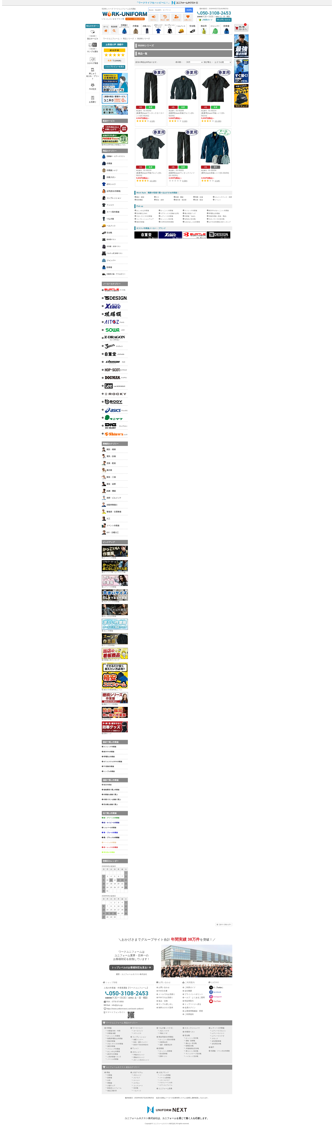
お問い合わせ (224, 20)
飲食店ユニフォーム (114, 1088)
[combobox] (166, 10)
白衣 (109, 1080)
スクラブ (136, 1078)
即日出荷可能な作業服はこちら (115, 145)
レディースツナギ (218, 1036)
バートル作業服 (112, 1059)
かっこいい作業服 (167, 210)
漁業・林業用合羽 (166, 1045)
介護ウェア (111, 1085)
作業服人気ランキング (111, 660)
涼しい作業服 (108, 631)
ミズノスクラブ (164, 1080)
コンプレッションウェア (145, 219)
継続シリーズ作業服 (111, 704)
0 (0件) (184, 181)
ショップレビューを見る (114, 67)
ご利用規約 (189, 1014)
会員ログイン (190, 1007)
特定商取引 (189, 1001)
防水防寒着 (163, 1054)
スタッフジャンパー (192, 1028)
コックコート (138, 1085)
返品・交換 (163, 1001)
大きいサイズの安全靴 (216, 219)
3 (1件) (184, 121)
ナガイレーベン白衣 (165, 1082)
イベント (218, 200)
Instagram (217, 997)
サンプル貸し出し (166, 1004)
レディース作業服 (167, 216)
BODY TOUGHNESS (140, 1045)
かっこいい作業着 (113, 1036)
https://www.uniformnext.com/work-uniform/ (125, 1009)
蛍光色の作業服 (109, 852)
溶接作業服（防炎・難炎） (218, 216)
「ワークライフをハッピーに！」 (153, 3)
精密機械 (139, 200)
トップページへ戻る (193, 1004)
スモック (215, 1038)
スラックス (137, 1033)
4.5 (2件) (153, 181)
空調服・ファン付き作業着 (220, 1051)
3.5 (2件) (218, 121)
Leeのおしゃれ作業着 (192, 222)
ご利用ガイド (190, 987)
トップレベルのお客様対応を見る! (130, 967)
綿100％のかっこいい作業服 (219, 210)
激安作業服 (140, 222)
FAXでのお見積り (166, 997)
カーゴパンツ (138, 1031)
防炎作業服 (107, 719)
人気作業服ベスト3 (114, 1057)
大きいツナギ (164, 1031)
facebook (217, 992)
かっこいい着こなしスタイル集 (115, 572)
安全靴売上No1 (141, 213)
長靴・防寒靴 (190, 1041)
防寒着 (161, 1048)
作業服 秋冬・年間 (113, 1031)
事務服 (109, 1083)
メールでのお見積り (167, 994)
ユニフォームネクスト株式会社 (134, 974)
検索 (188, 10)
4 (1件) (152, 121)
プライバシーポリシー (194, 994)
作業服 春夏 (111, 1033)
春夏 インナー (138, 1039)
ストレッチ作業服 (191, 210)
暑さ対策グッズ (190, 213)
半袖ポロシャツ (138, 1055)
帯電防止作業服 (214, 213)
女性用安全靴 (216, 1044)
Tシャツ (136, 1048)
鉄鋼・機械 (179, 197)
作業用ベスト (190, 1032)
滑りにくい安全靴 (192, 1051)
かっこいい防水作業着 (167, 1039)
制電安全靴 (189, 1046)
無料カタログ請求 (166, 1007)
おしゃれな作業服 (142, 210)
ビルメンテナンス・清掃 (223, 197)
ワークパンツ (138, 1028)
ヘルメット (137, 1091)
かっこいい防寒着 (166, 1051)
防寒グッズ (107, 733)
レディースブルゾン (219, 1031)
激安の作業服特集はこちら (113, 690)
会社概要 (188, 991)
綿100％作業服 (112, 1054)
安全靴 (187, 1035)
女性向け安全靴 (190, 219)
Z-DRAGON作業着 (167, 222)
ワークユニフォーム (130, 951)
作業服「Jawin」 (191, 216)
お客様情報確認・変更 (194, 1011)
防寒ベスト (163, 1056)
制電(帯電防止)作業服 (115, 1038)
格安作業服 (108, 785)
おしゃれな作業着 (113, 1051)
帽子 (212, 1047)
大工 (157, 197)
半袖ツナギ (163, 1033)
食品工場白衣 (112, 1091)
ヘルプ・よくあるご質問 (195, 997)
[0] (241, 34)
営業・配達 (199, 200)
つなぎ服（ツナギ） (166, 1028)
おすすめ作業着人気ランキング (220, 222)
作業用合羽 (163, 1042)
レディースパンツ (218, 1033)
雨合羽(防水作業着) (166, 1037)
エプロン (136, 1083)
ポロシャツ (137, 1052)
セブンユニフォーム (165, 1085)
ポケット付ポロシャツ (141, 1060)
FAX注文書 (163, 991)
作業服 (109, 1028)
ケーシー (136, 1080)
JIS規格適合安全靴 (192, 1048)
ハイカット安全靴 (192, 1056)
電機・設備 (199, 197)
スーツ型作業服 (109, 645)
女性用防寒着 (216, 1041)
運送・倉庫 (160, 200)
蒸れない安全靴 (191, 1043)
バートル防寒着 (165, 1078)
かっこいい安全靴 (167, 219)
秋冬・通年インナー (140, 1042)
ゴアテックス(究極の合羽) (170, 213)
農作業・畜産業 (180, 200)
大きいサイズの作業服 (144, 216)
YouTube (217, 1001)
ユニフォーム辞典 (165, 1088)
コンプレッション (139, 1037)
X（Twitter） (218, 987)
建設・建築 (140, 197)
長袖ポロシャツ (138, 1057)
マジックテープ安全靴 (193, 1054)
